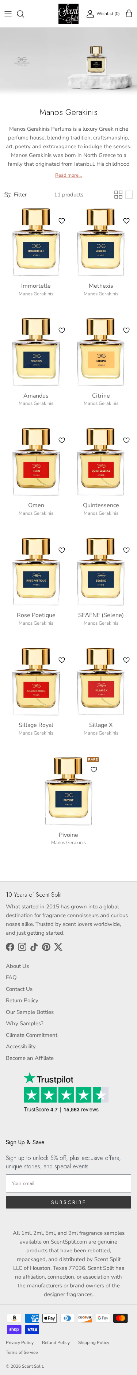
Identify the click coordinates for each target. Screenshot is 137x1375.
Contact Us (19, 989)
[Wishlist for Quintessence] (126, 440)
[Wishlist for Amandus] (62, 330)
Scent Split (32, 1366)
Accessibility (21, 1046)
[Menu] (8, 14)
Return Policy (22, 1000)
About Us (17, 966)
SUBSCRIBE (68, 1202)
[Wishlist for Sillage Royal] (62, 660)
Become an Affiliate (30, 1058)
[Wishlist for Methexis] (126, 221)
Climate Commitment (31, 1035)
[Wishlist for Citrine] (126, 330)
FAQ (11, 977)
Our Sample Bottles (30, 1012)
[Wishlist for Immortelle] (62, 221)
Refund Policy (56, 1342)
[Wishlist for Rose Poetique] (62, 550)
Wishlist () (108, 13)
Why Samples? (24, 1023)
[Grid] (118, 194)
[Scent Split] (68, 14)
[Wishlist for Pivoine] (94, 770)
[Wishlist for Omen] (62, 440)
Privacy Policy (20, 1342)
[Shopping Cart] (129, 14)
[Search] (24, 14)
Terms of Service (22, 1352)
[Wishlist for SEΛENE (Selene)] (126, 550)
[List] (129, 194)
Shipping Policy (93, 1342)
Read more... (68, 175)
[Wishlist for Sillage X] (126, 660)
